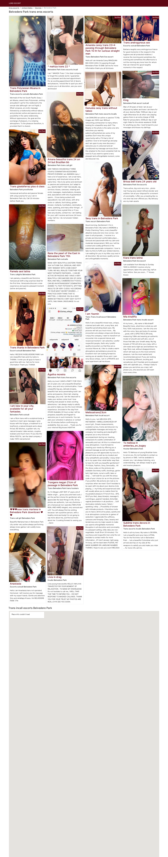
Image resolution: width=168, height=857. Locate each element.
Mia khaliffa (130, 316)
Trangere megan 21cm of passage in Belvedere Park (63, 484)
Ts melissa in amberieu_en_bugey (134, 444)
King (125, 100)
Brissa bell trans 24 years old (139, 181)
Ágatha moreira (56, 374)
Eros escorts (14, 8)
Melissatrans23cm (95, 412)
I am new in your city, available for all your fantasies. (22, 408)
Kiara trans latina (133, 257)
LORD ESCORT (15, 3)
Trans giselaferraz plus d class (27, 186)
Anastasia (15, 583)
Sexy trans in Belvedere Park (101, 218)
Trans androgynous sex (136, 42)
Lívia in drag (54, 577)
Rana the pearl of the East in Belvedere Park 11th (64, 255)
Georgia (38, 8)
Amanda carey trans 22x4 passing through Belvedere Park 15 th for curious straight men (102, 49)
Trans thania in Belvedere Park (27, 347)
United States (27, 8)
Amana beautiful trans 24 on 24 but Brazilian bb (64, 161)
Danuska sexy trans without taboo (101, 109)
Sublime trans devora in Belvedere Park (136, 524)
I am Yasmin (92, 313)
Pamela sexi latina (20, 271)
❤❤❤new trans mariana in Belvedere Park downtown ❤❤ (26, 512)
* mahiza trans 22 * (59, 66)
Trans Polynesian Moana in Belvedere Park (25, 89)
